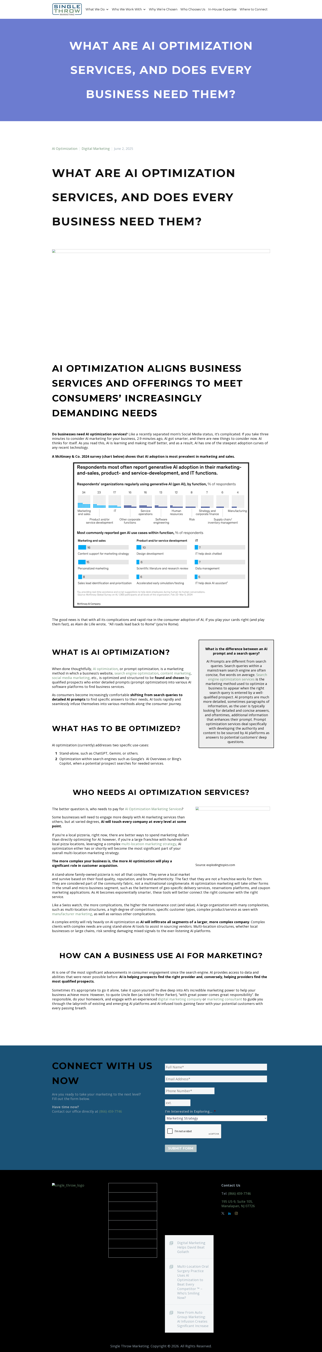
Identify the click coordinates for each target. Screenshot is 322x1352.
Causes (118, 1243)
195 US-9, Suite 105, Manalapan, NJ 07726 (238, 1203)
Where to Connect (254, 9)
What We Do (95, 9)
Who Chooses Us (192, 9)
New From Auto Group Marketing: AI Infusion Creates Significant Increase (193, 1319)
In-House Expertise (222, 9)
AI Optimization (64, 148)
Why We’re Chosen (163, 9)
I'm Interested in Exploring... (190, 1111)
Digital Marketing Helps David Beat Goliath (191, 1247)
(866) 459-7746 (110, 1111)
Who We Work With (127, 9)
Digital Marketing (96, 148)
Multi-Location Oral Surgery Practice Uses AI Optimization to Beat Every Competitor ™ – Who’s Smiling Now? (193, 1282)
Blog (116, 1252)
